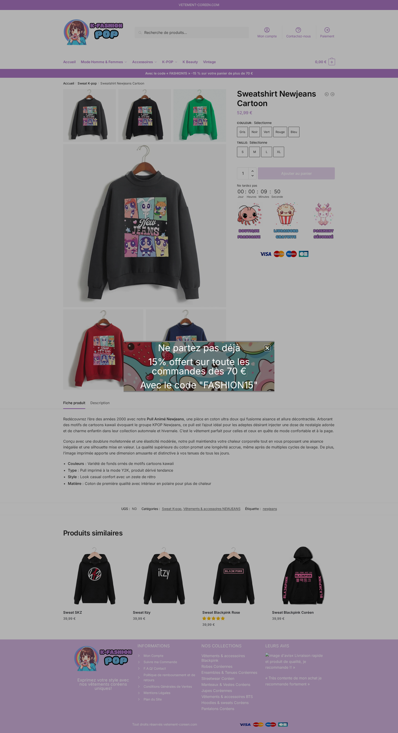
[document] (199, 366)
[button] (267, 348)
